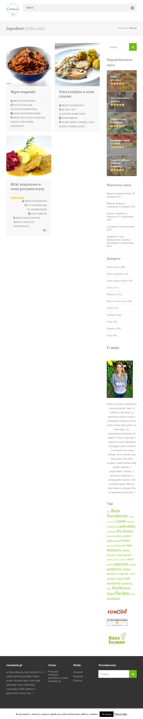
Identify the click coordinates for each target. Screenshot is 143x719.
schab (25, 222)
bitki (19, 218)
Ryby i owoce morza (119, 301)
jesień (117, 540)
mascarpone (123, 555)
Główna (133, 28)
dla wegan (27, 118)
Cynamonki (112, 226)
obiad (129, 559)
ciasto (120, 520)
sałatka (126, 569)
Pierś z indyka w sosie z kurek (76, 94)
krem (126, 540)
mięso (16, 222)
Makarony (114, 294)
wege (109, 589)
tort (127, 578)
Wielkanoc (17, 126)
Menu (30, 7)
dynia (119, 536)
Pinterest (77, 680)
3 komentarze (38, 209)
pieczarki (132, 565)
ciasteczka (111, 522)
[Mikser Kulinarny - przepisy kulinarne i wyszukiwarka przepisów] (122, 638)
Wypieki (114, 328)
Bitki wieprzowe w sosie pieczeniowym (27, 186)
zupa (110, 593)
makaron (114, 550)
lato (129, 545)
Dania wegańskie (117, 274)
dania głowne (31, 218)
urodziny (127, 583)
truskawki (114, 583)
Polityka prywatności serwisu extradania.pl (58, 677)
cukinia (130, 521)
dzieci (127, 536)
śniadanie (113, 598)
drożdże (111, 536)
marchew (111, 555)
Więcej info (120, 714)
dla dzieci (124, 531)
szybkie (132, 574)
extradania (28, 101)
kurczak (121, 545)
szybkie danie (76, 126)
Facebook (78, 672)
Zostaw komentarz (25, 109)
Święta (15, 122)
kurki (65, 122)
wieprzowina (21, 226)
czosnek (111, 531)
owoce (110, 564)
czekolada (126, 526)
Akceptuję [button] (106, 714)
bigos (16, 118)
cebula (131, 517)
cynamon (112, 526)
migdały (110, 560)
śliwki (132, 594)
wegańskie (26, 122)
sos (32, 222)
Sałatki (112, 308)
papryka (121, 563)
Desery (112, 287)
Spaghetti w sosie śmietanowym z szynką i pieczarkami (119, 239)
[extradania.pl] (13, 10)
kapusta (40, 118)
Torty (112, 321)
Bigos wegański (23, 92)
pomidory (114, 569)
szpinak (123, 573)
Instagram (78, 676)
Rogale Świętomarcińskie (119, 193)
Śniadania (114, 315)
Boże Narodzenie (117, 513)
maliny (126, 550)
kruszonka (111, 546)
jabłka (110, 540)
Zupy (112, 335)
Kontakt (54, 671)
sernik (110, 573)
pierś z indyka (79, 122)
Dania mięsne (70, 118)
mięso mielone (120, 560)
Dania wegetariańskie (27, 113)
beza (108, 512)
